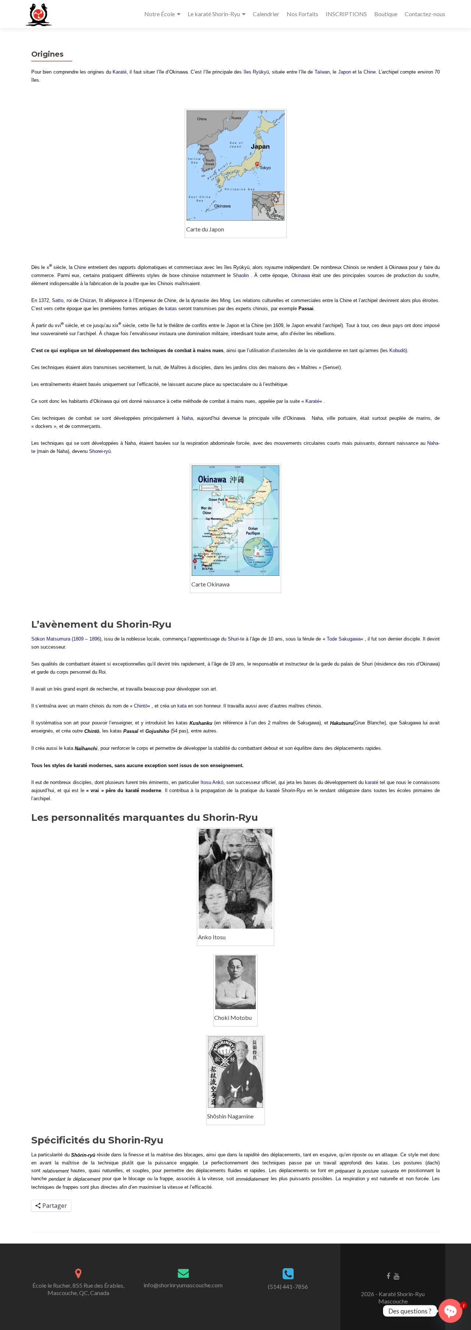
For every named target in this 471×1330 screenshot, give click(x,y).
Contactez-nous (425, 13)
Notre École (159, 13)
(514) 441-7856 (288, 1286)
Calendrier (266, 13)
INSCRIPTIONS (346, 13)
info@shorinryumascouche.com (183, 1284)
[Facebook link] (388, 1276)
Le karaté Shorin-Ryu (214, 13)
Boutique (385, 13)
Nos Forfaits (302, 13)
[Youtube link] (396, 1276)
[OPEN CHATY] (450, 1311)
